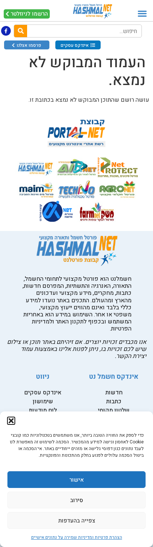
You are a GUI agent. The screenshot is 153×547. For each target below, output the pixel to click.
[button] (11, 420)
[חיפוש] (20, 31)
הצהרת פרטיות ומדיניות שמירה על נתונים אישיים (76, 537)
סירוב (76, 500)
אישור (76, 480)
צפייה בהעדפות (76, 521)
